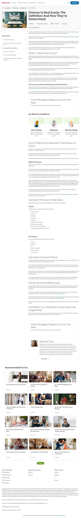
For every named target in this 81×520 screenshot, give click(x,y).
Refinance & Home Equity (23, 2)
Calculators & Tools (41, 2)
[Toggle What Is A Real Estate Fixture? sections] (26, 39)
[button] (69, 3)
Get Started (74, 3)
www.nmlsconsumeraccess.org (59, 515)
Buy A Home (14, 2)
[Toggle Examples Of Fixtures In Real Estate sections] (26, 48)
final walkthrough (61, 293)
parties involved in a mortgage (73, 36)
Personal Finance (32, 2)
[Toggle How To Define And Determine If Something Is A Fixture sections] (26, 44)
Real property (37, 88)
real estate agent (57, 296)
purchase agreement (70, 194)
